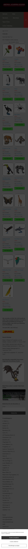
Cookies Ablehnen (14, 541)
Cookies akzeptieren (14, 537)
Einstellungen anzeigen (14, 545)
